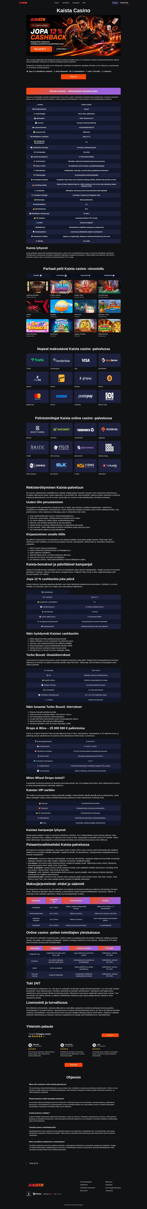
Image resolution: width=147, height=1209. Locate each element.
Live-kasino (60, 275)
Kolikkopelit (108, 275)
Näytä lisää (73, 1065)
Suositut (36, 275)
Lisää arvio (110, 1035)
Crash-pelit (84, 275)
